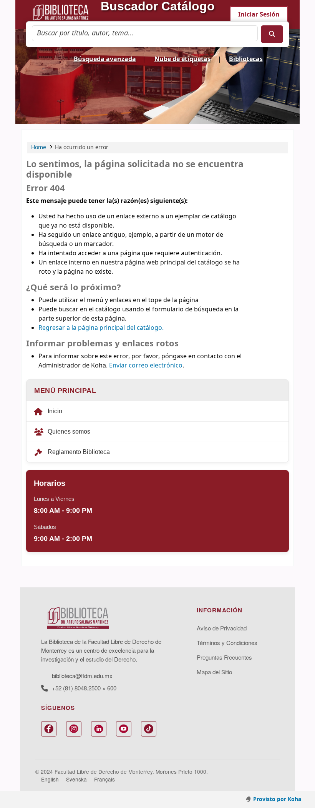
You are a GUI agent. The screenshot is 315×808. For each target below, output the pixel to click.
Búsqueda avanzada (105, 59)
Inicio (55, 411)
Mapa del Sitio (214, 672)
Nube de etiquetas (182, 59)
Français (104, 779)
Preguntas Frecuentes (224, 657)
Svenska (76, 779)
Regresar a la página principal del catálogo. (101, 328)
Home (38, 147)
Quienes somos (69, 431)
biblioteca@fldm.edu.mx (82, 676)
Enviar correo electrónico (145, 365)
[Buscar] (272, 34)
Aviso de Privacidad (222, 628)
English (50, 779)
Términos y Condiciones (227, 642)
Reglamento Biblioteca (79, 452)
